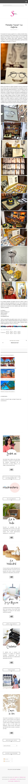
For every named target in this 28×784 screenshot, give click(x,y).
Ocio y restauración (7, 329)
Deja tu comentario (13, 29)
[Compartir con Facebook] (7, 332)
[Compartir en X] (11, 332)
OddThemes (13, 779)
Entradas (6, 759)
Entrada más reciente (14, 340)
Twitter (11, 323)
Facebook (16, 323)
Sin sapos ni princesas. (19, 777)
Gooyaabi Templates (14, 781)
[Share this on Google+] (15, 332)
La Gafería (13, 41)
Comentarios (7, 761)
